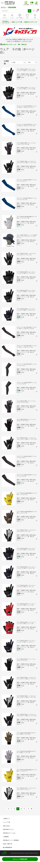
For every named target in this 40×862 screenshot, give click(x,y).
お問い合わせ (6, 826)
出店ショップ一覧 (17, 22)
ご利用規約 (6, 836)
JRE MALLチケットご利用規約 (11, 840)
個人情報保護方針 (7, 847)
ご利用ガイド (6, 818)
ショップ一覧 (6, 822)
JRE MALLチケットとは (9, 833)
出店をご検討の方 (7, 844)
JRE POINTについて (8, 829)
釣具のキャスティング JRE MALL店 (14, 44)
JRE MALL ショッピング (5, 22)
